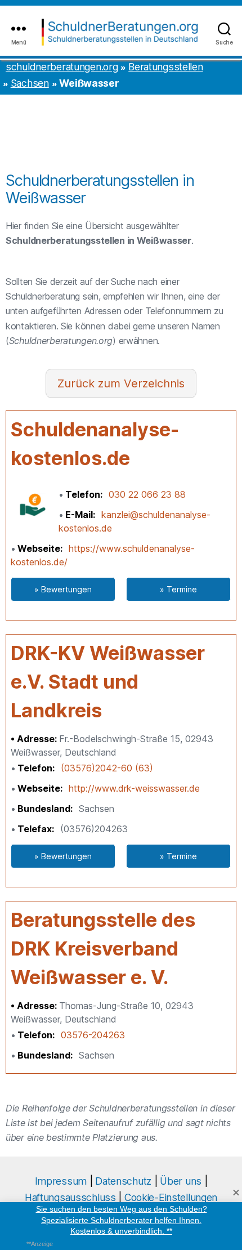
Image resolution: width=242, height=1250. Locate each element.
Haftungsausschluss (70, 1197)
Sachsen (30, 83)
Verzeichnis (154, 383)
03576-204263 (93, 1035)
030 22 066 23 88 (147, 494)
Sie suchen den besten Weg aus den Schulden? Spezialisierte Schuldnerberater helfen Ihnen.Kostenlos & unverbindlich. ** (121, 1219)
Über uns (180, 1181)
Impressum (61, 1181)
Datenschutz (123, 1181)
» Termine (178, 589)
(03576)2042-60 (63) (107, 768)
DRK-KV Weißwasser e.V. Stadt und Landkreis (108, 681)
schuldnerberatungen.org (62, 67)
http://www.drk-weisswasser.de (134, 788)
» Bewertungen (63, 589)
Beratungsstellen (165, 67)
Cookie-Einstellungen (170, 1197)
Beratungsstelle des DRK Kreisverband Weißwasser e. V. (103, 948)
